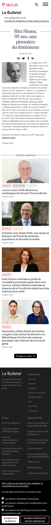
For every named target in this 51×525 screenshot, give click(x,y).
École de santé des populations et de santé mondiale (10, 462)
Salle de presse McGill (37, 473)
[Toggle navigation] (45, 4)
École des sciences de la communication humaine (12, 451)
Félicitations (19, 186)
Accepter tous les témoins (10, 519)
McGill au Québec (35, 397)
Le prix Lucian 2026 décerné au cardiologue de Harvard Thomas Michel (24, 192)
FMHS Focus (33, 462)
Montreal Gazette (8, 138)
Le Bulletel (11, 12)
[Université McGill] (11, 5)
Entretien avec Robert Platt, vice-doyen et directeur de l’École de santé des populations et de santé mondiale (25, 236)
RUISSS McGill (34, 448)
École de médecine (10, 423)
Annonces (6, 186)
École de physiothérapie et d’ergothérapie (10, 440)
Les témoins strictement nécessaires (22, 499)
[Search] (36, 5)
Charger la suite (24, 356)
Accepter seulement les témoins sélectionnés (35, 519)
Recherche (32, 186)
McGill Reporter (34, 467)
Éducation (18, 229)
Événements (33, 411)
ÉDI (29, 402)
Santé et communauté (37, 393)
